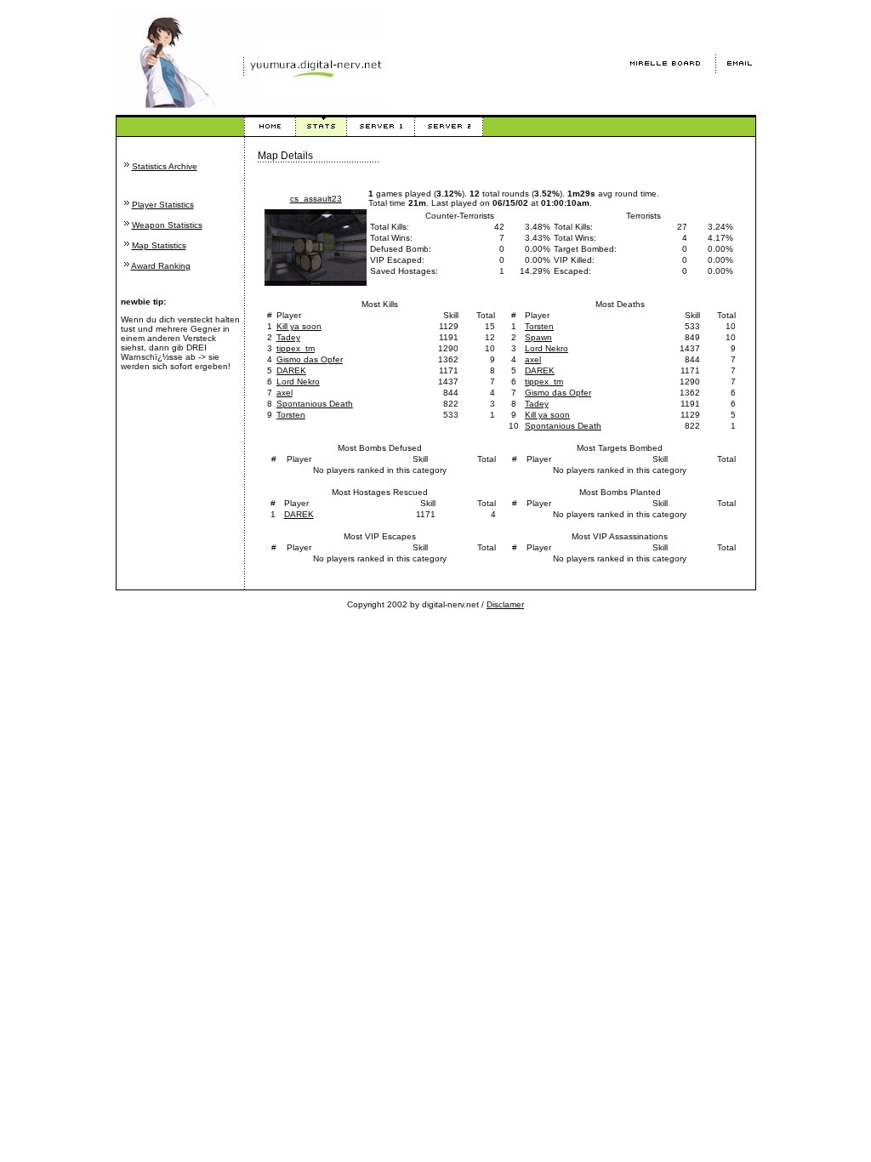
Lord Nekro (298, 381)
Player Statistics (163, 204)
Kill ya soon (299, 326)
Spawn (538, 337)
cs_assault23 (316, 198)
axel (284, 392)
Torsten (290, 414)
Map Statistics (159, 245)
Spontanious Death (314, 403)
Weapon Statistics (167, 225)
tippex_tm (295, 348)
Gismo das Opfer (309, 359)
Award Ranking (161, 266)
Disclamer (505, 604)
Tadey (288, 337)
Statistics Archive (164, 166)
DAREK (291, 370)
